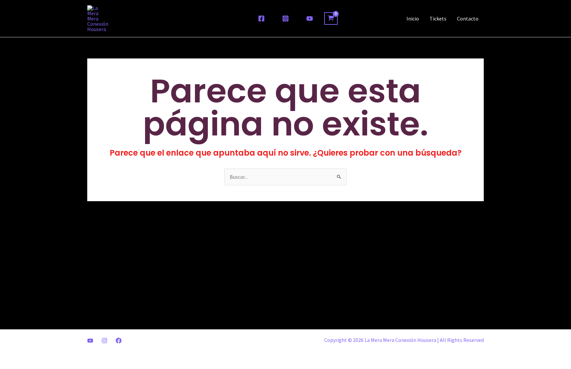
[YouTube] (310, 18)
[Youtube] (90, 341)
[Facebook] (261, 18)
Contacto (467, 18)
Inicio (412, 18)
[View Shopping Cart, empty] (331, 18)
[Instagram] (285, 18)
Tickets (438, 18)
